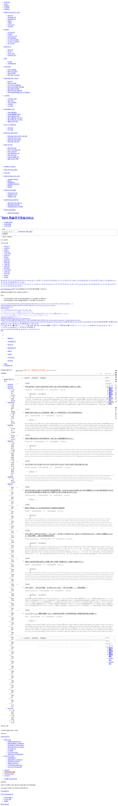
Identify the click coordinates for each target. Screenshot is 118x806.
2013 (12, 551)
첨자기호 (7, 266)
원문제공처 (11, 402)
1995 (12, 638)
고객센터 (7, 7)
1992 (12, 652)
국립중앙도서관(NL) (14, 761)
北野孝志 (27, 564)
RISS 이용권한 (12, 83)
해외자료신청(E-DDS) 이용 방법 (17, 136)
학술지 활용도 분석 (13, 116)
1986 (12, 681)
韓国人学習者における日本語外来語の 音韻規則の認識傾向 (45, 508)
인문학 (13, 480)
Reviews (10, 185)
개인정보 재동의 (9, 774)
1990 (12, 662)
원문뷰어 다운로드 (10, 166)
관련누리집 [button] (7, 740)
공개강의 (10, 26)
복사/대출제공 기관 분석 (15, 118)
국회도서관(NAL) (13, 763)
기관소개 (7, 775)
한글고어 (7, 251)
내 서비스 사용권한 (13, 41)
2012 (12, 555)
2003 (12, 599)
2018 (12, 526)
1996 (12, 633)
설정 (5, 58)
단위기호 (7, 271)
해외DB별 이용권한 (14, 205)
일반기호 (7, 273)
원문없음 (13, 398)
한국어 (12, 717)
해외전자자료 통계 (10, 210)
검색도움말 (7, 224)
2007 (12, 580)
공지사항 (7, 173)
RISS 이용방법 (12, 69)
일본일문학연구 (12, 471)
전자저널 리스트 (13, 193)
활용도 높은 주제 (13, 121)
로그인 (6, 4)
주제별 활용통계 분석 (14, 114)
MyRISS (6, 5)
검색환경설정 (12, 63)
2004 (12, 594)
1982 (12, 696)
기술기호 (7, 264)
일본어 (12, 712)
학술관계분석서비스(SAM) (16, 747)
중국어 (6, 250)
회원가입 (7, 2)
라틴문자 (7, 268)
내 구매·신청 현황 (13, 40)
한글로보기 (43, 377)
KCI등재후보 (13, 437)
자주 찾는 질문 (12, 99)
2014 (12, 546)
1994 (12, 643)
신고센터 (10, 106)
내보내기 (26, 377)
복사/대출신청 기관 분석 (15, 119)
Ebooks (10, 181)
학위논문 (10, 15)
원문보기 (33, 394)
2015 (12, 541)
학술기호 (7, 262)
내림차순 (107, 380)
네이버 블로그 (8, 797)
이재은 (27, 441)
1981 (12, 701)
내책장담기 (35, 377)
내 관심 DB (11, 43)
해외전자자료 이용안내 (11, 200)
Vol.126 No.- (59, 616)
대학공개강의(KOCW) (14, 741)
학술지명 (10, 441)
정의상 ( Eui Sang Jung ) (31, 590)
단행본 (10, 23)
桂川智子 (27, 511)
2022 (12, 507)
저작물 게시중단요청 (10, 779)
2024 (12, 497)
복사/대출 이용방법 (13, 89)
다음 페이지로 (86, 645)
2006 (12, 585)
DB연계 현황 (11, 73)
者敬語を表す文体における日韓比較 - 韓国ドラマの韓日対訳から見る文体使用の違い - (54, 412)
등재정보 (10, 425)
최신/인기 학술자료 (10, 124)
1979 (12, 705)
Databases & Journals (10, 190)
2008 (12, 575)
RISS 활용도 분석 (9, 109)
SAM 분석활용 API (13, 157)
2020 (12, 517)
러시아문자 (7, 270)
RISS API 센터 (8, 145)
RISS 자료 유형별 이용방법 (16, 87)
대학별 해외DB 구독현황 (15, 206)
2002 (12, 604)
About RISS (7, 66)
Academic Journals (13, 179)
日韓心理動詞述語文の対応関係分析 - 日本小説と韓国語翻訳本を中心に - (49, 438)
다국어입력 (7, 226)
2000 (12, 614)
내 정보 (10, 61)
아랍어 (6, 277)
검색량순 (10, 384)
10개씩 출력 (108, 644)
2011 (12, 560)
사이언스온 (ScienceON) (15, 767)
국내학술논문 (12, 17)
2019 (12, 522)
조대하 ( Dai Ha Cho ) (30, 495)
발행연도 (10, 484)
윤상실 (31, 441)
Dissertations (11, 182)
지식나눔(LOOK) (13, 752)
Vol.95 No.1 (61, 511)
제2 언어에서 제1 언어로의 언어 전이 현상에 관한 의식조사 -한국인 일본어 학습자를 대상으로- (56, 464)
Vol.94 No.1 (68, 467)
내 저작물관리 (12, 38)
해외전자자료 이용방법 (15, 90)
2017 (12, 531)
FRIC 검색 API (12, 155)
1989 (12, 667)
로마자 (6, 275)
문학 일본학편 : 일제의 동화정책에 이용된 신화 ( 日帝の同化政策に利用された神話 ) (53, 387)
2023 (12, 502)
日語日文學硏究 (12, 455)
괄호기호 (7, 261)
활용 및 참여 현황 (13, 159)
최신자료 (10, 128)
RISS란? (10, 81)
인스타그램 (7, 799)
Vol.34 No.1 (70, 538)
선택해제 (3, 373)
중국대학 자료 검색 (13, 141)
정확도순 (107, 377)
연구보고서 (11, 24)
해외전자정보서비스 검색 (12, 176)
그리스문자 (7, 253)
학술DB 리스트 (12, 195)
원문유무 (10, 388)
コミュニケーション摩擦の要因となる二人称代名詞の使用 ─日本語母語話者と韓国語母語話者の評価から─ (61, 613)
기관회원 (10, 750)
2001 (12, 609)
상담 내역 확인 (12, 102)
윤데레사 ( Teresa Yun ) (31, 467)
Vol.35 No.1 (63, 389)
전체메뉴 (7, 9)
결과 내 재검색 (7, 236)
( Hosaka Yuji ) (28, 389)
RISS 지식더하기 (13, 71)
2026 (12, 488)
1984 (12, 691)
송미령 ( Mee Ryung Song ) (32, 538)
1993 (12, 647)
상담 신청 (10, 100)
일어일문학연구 (13, 446)
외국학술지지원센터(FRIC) (16, 745)
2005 (12, 589)
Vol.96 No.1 (63, 441)
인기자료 (10, 129)
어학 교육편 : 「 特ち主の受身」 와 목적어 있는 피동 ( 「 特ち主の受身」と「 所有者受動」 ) (56, 588)
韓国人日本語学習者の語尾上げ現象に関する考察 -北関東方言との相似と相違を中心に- (54, 562)
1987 (12, 676)
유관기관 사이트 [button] (9, 756)
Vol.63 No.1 (67, 495)
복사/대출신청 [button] (42, 394)
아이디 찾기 (11, 53)
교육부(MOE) (12, 758)
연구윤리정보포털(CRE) (15, 765)
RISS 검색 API (12, 148)
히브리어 (7, 259)
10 (23, 613)
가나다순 (10, 386)
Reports (10, 187)
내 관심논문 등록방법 (14, 85)
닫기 (2, 330)
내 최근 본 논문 (12, 36)
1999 (12, 618)
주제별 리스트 (12, 196)
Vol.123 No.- (59, 415)
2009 (12, 570)
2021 (12, 512)
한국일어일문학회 (39, 389)
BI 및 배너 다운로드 (14, 75)
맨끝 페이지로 (90, 645)
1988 (12, 672)
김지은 (27, 415)
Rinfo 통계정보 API (13, 153)
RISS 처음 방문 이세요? (11, 78)
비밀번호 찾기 (12, 55)
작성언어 (10, 708)
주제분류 (10, 477)
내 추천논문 (11, 32)
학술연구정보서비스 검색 (12, 12)
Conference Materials (13, 184)
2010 (12, 565)
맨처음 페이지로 (40, 645)
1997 (12, 628)
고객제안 (10, 104)
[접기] (115, 404)
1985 (12, 686)
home (5, 364)
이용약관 (7, 770)
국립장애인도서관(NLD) (15, 759)
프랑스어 (7, 255)
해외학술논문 (12, 19)
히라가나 (7, 246)
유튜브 (6, 801)
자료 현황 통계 (12, 112)
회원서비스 (7, 46)
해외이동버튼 (5, 804)
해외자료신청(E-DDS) (10, 133)
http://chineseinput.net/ (7, 289)
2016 (12, 536)
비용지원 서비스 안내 (14, 138)
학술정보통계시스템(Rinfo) (16, 743)
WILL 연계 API (12, 151)
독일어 (6, 257)
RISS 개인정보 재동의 (10, 169)
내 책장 (10, 34)
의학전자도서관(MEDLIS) (15, 754)
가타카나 (7, 248)
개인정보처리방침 (9, 772)
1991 (12, 657)
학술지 (10, 21)
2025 (12, 493)
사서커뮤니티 (12, 749)
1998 (12, 623)
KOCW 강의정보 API (14, 150)
